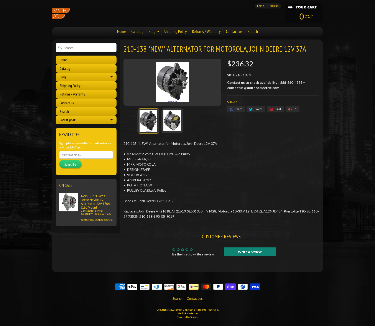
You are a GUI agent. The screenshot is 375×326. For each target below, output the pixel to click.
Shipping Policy (175, 31)
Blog (152, 31)
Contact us (234, 31)
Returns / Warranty (206, 31)
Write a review (250, 252)
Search (253, 31)
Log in (260, 6)
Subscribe (70, 164)
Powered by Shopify (188, 317)
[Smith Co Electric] (61, 13)
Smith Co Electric (185, 309)
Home (121, 31)
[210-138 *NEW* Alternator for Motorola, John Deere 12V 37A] (148, 121)
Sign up (274, 6)
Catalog (137, 31)
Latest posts (68, 119)
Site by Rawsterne (187, 313)
